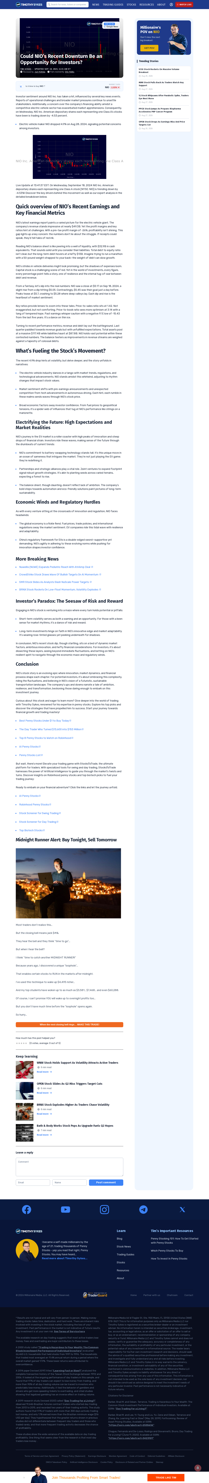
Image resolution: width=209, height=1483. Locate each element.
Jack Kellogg (40, 72)
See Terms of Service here (69, 1331)
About (120, 1278)
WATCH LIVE (186, 4)
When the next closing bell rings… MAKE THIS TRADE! (69, 1024)
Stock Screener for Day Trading (37, 821)
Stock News (124, 1246)
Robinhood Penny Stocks (34, 804)
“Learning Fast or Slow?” (67, 1370)
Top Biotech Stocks (31, 830)
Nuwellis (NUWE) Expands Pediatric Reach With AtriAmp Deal (55, 567)
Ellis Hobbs (69, 72)
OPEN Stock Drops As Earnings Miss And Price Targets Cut (162, 123)
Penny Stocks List (30, 755)
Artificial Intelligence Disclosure (84, 1462)
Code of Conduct (137, 1456)
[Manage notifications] (197, 1468)
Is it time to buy (35, 86)
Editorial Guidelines (156, 1456)
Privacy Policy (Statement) (73, 1456)
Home (134, 1295)
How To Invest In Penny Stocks (169, 1258)
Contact (188, 1295)
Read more (43, 1071)
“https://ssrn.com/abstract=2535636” (131, 1425)
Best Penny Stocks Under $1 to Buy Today (44, 720)
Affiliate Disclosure (176, 1456)
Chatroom (172, 1295)
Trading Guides (125, 1254)
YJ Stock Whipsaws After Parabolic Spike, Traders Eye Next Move (164, 97)
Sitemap (159, 1462)
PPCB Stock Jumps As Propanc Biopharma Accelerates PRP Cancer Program (160, 110)
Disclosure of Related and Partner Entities (134, 1462)
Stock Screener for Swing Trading (39, 813)
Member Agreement (118, 1456)
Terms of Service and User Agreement (42, 1456)
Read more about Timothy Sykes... (64, 1258)
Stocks (121, 1262)
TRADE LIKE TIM (166, 1477)
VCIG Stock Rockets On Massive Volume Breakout (159, 71)
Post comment (106, 1182)
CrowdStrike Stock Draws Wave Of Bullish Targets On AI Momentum (59, 574)
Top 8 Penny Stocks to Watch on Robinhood (45, 738)
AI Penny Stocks (28, 746)
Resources (123, 1270)
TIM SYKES (25, 69)
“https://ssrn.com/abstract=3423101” (131, 1438)
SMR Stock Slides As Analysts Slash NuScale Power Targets (54, 582)
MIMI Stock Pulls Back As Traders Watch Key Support (161, 84)
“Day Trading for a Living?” (80, 1400)
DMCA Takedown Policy (56, 1462)
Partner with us (151, 1295)
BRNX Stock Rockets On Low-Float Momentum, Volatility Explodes (59, 589)
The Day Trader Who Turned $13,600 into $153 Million (50, 729)
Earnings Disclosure (97, 1456)
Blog (119, 1238)
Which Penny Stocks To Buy (167, 1250)
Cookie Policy (107, 1462)
